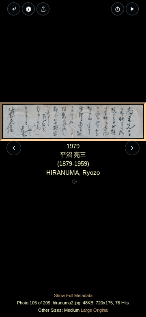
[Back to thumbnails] (13, 8)
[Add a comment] (74, 182)
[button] (132, 8)
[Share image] (42, 8)
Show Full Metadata (73, 295)
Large (86, 310)
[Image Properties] (28, 8)
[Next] (132, 148)
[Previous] (13, 148)
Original (100, 310)
